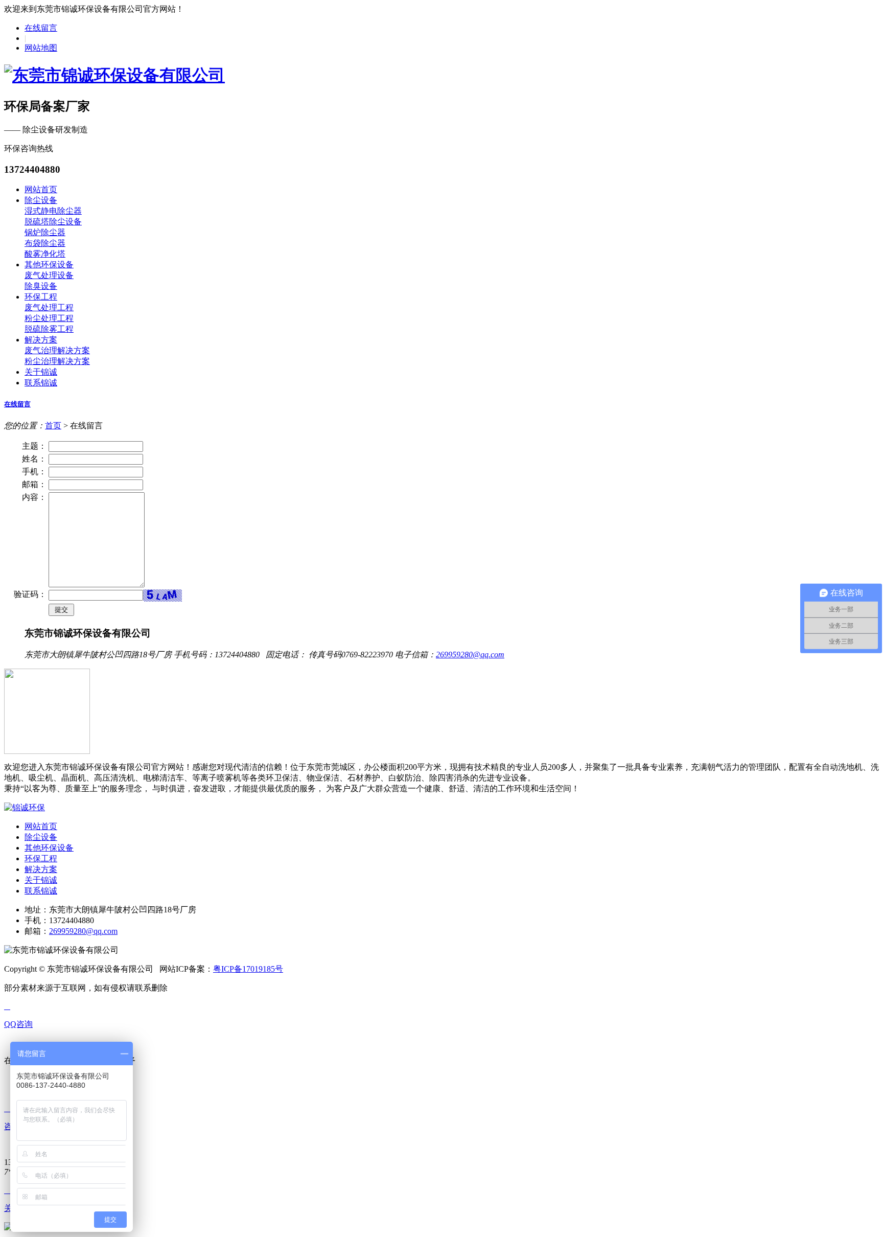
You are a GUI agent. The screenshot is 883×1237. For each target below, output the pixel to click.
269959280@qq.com (470, 654)
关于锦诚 (41, 372)
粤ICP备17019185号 (248, 969)
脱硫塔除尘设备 (53, 221)
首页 (53, 425)
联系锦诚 (41, 382)
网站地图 (41, 47)
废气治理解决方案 (57, 350)
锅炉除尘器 (45, 232)
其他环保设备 (49, 264)
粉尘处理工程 (49, 318)
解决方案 (41, 339)
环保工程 (41, 296)
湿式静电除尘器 (53, 211)
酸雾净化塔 (45, 253)
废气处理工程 (49, 307)
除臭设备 (41, 286)
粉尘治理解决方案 (57, 361)
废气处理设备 (49, 275)
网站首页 (41, 189)
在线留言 (41, 28)
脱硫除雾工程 (49, 329)
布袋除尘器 (45, 243)
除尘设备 (41, 200)
